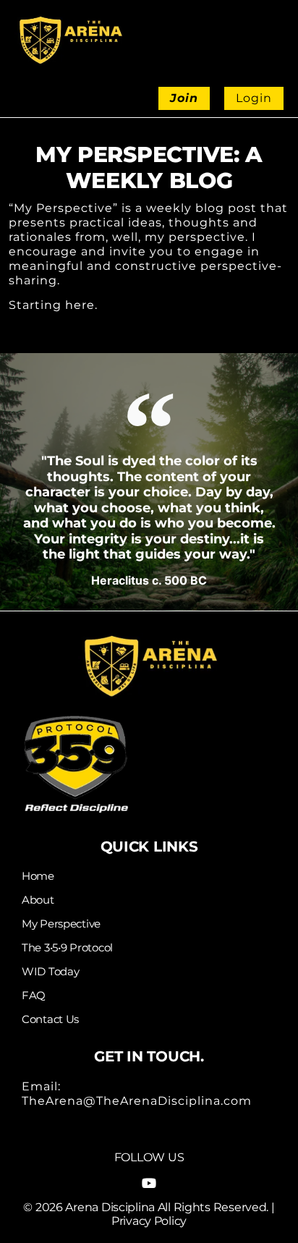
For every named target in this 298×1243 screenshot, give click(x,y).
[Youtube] (149, 1182)
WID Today (50, 971)
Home (38, 876)
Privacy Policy (149, 1221)
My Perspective (61, 923)
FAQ (34, 995)
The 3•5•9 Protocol (67, 947)
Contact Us (50, 1019)
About (38, 900)
